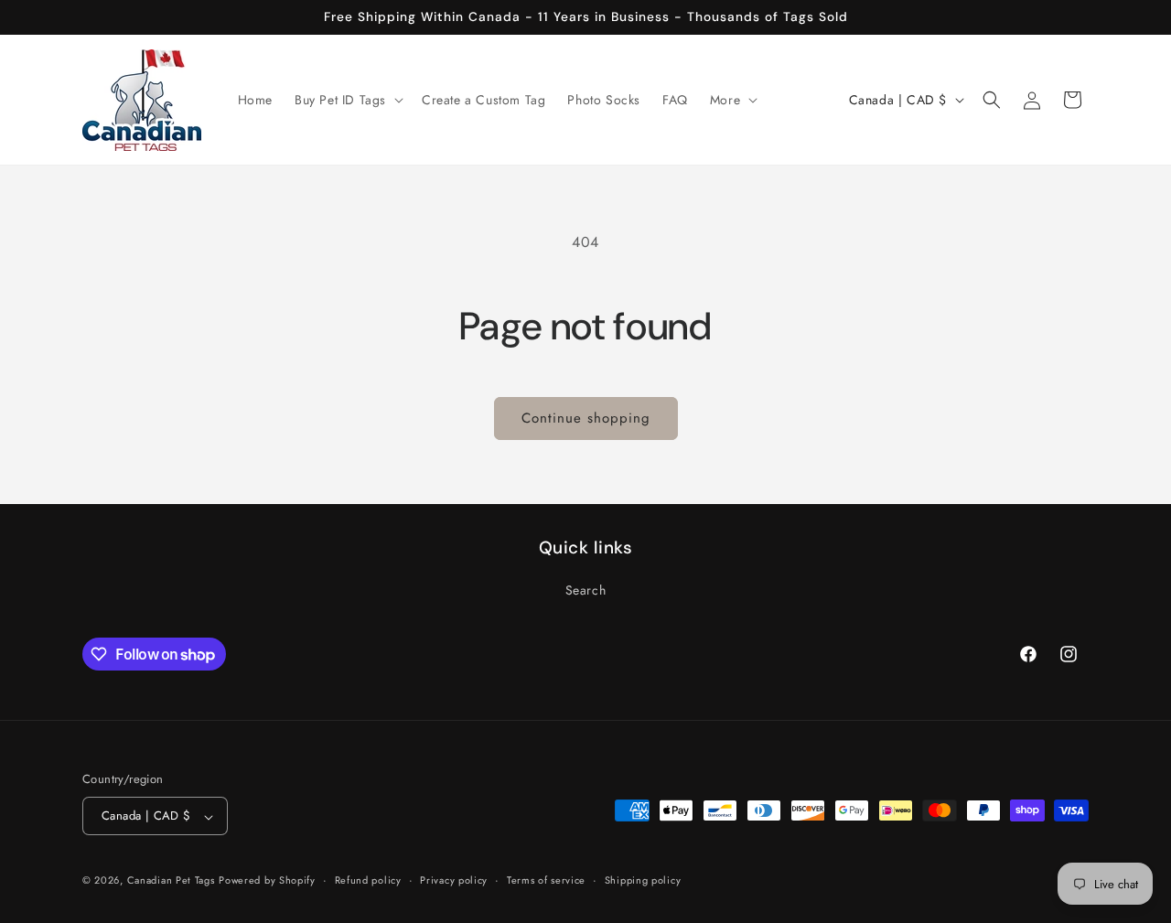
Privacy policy (454, 881)
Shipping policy (643, 881)
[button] (347, 99)
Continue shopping (585, 418)
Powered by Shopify (267, 881)
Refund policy (368, 881)
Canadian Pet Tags (171, 881)
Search (586, 590)
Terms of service (546, 881)
